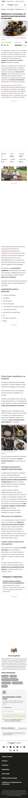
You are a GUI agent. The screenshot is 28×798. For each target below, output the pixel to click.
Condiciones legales (15, 719)
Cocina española (17, 683)
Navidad (4, 686)
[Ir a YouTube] (17, 747)
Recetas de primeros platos (10, 679)
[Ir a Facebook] (4, 747)
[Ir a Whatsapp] (11, 750)
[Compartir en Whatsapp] (5, 45)
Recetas (3, 9)
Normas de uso (22, 728)
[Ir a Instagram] (11, 747)
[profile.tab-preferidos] (2, 45)
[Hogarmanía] (13, 4)
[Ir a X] (7, 747)
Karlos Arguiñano (6, 42)
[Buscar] (25, 4)
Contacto (5, 765)
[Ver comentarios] (26, 42)
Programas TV (19, 9)
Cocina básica (6, 683)
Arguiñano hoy (10, 1)
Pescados (13, 676)
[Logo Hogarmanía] (14, 743)
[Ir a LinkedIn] (14, 747)
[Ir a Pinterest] (24, 747)
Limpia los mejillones (8, 382)
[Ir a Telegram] (14, 750)
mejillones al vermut (19, 54)
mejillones (5, 676)
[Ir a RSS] (17, 750)
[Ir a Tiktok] (21, 747)
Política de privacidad (9, 778)
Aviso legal (6, 774)
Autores (4, 761)
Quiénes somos (7, 756)
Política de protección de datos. (13, 721)
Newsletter (5, 769)
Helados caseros (19, 1)
